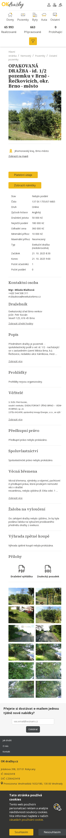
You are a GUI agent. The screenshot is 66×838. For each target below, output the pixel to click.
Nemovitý (25, 55)
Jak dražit (7, 740)
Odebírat (33, 729)
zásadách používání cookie (26, 820)
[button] (49, 5)
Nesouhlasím (52, 832)
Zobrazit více (15, 361)
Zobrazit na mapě (18, 156)
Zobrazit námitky (25, 185)
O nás (5, 746)
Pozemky (40, 55)
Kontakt (6, 751)
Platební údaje (23, 175)
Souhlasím (21, 832)
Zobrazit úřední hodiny (20, 323)
